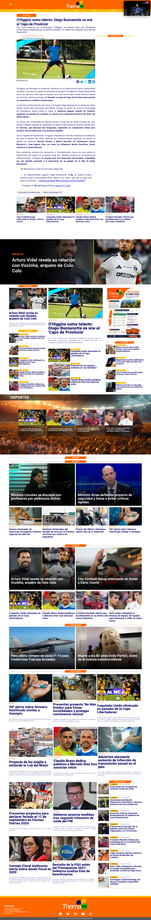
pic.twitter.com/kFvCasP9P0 (72, 181)
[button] (29, 192)
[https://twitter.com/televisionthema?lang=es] (68, 915)
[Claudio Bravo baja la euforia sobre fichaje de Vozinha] (60, 425)
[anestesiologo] (103, 881)
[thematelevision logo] (75, 912)
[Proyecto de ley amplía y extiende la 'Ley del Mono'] (31, 756)
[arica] (58, 525)
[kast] (103, 815)
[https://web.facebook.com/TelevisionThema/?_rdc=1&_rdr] (60, 915)
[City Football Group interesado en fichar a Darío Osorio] (31, 212)
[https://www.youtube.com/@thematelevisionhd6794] (83, 915)
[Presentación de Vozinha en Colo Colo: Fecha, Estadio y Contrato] (118, 425)
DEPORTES (23, 411)
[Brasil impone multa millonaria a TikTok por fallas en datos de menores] (111, 362)
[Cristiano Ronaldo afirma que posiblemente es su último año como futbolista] (119, 212)
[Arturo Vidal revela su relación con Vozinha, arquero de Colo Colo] (14, 338)
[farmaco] (125, 525)
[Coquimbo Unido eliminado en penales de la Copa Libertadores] (60, 212)
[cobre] (103, 855)
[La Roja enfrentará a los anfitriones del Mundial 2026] (89, 425)
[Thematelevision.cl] (10, 5)
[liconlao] (111, 387)
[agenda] (103, 828)
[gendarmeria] (103, 802)
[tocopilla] (103, 788)
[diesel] (92, 525)
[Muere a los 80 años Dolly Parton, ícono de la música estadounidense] (111, 349)
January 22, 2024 (63, 185)
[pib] (75, 809)
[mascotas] (25, 525)
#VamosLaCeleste (47, 181)
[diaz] (90, 212)
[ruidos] (74, 699)
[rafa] (31, 425)
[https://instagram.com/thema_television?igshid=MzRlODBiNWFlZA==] (75, 915)
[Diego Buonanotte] (75, 318)
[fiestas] (31, 808)
